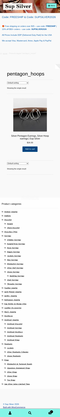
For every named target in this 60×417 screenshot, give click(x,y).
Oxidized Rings (13, 340)
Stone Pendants (14, 356)
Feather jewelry (10, 288)
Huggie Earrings (13, 252)
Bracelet (8, 220)
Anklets (7, 216)
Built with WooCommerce (14, 407)
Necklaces (8, 316)
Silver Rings (12, 372)
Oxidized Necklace (15, 332)
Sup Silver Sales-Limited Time (17, 384)
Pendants (8, 344)
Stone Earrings (13, 272)
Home (5, 53)
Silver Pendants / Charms (17, 352)
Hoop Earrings (13, 248)
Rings (6, 360)
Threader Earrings (14, 284)
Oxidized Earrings (14, 328)
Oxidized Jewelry (11, 320)
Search (30, 413)
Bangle (10, 224)
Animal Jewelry (10, 212)
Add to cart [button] (30, 149)
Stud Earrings (12, 280)
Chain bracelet (13, 228)
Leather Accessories (12, 308)
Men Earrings (12, 260)
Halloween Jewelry (12, 300)
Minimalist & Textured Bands (19, 364)
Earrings (7, 236)
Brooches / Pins (10, 232)
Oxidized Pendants (15, 336)
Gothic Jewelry (10, 296)
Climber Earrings (14, 240)
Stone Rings (12, 376)
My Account (10, 413)
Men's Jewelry (10, 312)
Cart (46, 410)
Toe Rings (11, 380)
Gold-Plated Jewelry (12, 292)
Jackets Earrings (14, 256)
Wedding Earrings (17, 276)
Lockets (10, 348)
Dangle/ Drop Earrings (16, 244)
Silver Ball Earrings (15, 268)
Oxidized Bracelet (14, 324)
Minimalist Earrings (15, 264)
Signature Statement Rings (18, 368)
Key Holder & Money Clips (15, 304)
